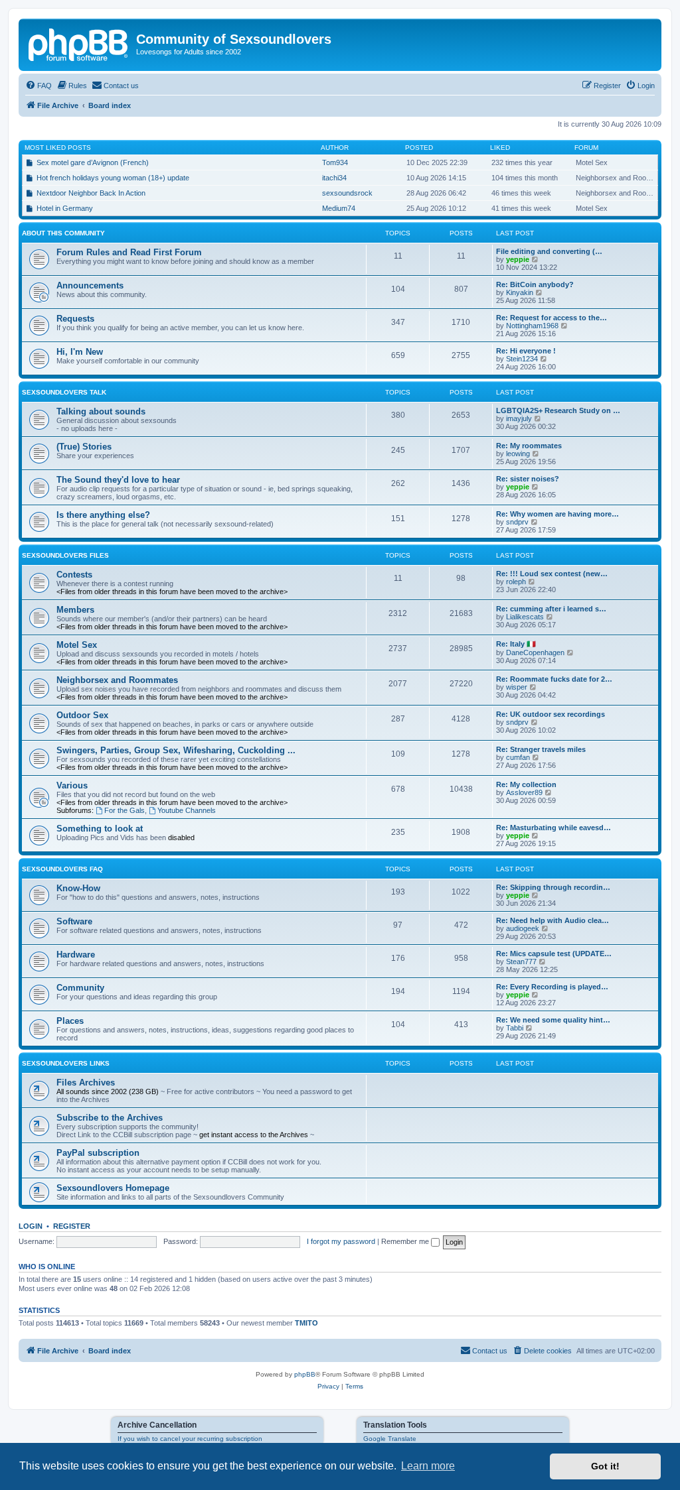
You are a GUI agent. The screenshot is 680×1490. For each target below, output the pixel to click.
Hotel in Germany (65, 208)
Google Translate (389, 1438)
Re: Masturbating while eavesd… (553, 828)
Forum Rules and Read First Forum (129, 252)
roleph (516, 582)
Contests (74, 575)
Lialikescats (525, 617)
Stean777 (521, 961)
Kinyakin (519, 292)
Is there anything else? (103, 515)
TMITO (306, 1323)
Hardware (75, 955)
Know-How (78, 888)
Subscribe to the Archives (109, 1118)
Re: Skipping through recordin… (553, 887)
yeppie (517, 259)
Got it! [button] (605, 1466)
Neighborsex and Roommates (117, 680)
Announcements (90, 285)
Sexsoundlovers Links (66, 1063)
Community (80, 988)
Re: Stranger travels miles (541, 749)
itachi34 (334, 178)
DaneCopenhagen (535, 652)
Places (70, 1021)
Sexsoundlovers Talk (64, 392)
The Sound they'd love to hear (118, 480)
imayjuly (519, 418)
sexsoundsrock (347, 193)
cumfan (518, 757)
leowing (518, 454)
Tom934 (335, 162)
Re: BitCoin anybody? (535, 284)
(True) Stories (84, 447)
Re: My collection (526, 784)
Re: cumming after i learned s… (551, 609)
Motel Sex (76, 645)
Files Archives (85, 1082)
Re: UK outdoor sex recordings (550, 714)
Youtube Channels (186, 810)
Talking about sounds (100, 411)
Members (75, 610)
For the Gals (124, 810)
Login (30, 1226)
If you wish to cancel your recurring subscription (190, 1438)
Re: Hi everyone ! (526, 351)
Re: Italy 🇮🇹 (516, 644)
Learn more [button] (428, 1465)
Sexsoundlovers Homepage (112, 1188)
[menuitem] (38, 85)
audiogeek (522, 928)
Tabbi (514, 1028)
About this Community (63, 233)
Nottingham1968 (532, 326)
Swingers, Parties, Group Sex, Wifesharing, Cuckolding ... (176, 750)
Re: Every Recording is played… (552, 987)
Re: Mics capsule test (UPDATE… (554, 954)
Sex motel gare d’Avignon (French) (93, 162)
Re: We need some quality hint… (553, 1020)
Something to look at (99, 829)
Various (72, 785)
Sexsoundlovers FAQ (62, 869)
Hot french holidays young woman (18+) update (113, 178)
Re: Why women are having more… (557, 514)
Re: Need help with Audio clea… (552, 920)
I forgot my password (341, 1241)
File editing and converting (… (549, 251)
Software (74, 921)
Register (71, 1226)
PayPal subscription (97, 1153)
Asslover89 (524, 792)
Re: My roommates (529, 446)
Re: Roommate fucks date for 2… (554, 679)
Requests (75, 319)
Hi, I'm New (79, 352)
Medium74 (338, 208)
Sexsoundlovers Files (65, 555)
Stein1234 (522, 359)
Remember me (406, 1241)
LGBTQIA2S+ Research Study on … (558, 410)
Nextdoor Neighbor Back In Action (91, 193)
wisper (516, 687)
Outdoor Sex (82, 715)
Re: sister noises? (527, 479)
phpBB (304, 1374)
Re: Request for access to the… (551, 318)
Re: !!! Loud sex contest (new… (552, 574)
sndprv (517, 522)
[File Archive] (79, 43)
